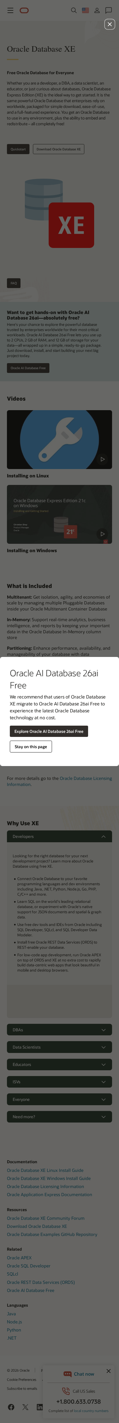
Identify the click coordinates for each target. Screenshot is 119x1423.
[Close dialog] (109, 24)
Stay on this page (31, 746)
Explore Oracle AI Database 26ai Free (48, 731)
